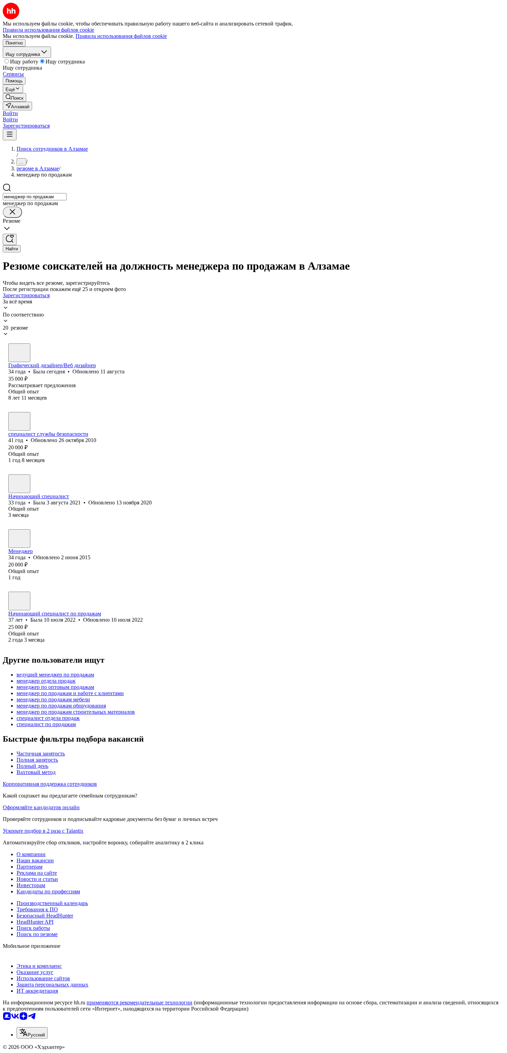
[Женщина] (19, 352)
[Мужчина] (19, 421)
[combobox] (35, 196)
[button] (10, 113)
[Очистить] (12, 212)
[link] (14, 97)
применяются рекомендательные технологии (139, 1002)
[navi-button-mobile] (10, 134)
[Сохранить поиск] (10, 239)
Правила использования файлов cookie (121, 36)
